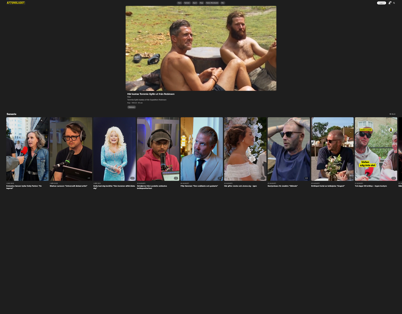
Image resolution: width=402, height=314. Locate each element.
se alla (392, 114)
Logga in (382, 3)
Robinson (132, 107)
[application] (201, 48)
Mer (222, 3)
